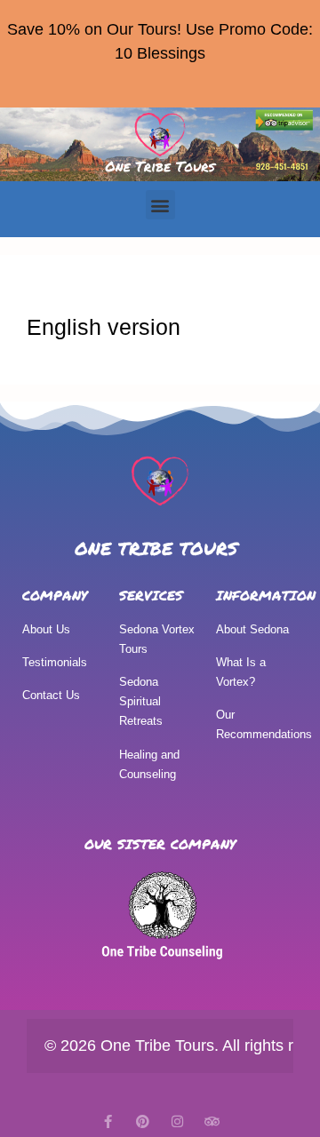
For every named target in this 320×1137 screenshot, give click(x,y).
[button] (160, 204)
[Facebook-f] (108, 1121)
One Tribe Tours (156, 548)
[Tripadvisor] (212, 1121)
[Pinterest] (142, 1121)
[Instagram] (177, 1121)
